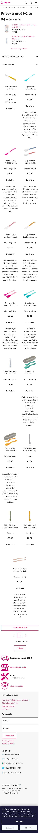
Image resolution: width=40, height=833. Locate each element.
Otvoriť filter (9, 64)
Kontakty (5, 709)
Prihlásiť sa (9, 736)
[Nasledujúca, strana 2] (20, 635)
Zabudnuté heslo (8, 743)
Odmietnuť (10, 828)
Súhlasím (28, 828)
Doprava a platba (8, 706)
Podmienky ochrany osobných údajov (15, 700)
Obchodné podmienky (10, 703)
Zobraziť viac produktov (19, 49)
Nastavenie (19, 821)
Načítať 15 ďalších (20, 628)
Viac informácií (29, 816)
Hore (21, 648)
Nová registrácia (8, 741)
